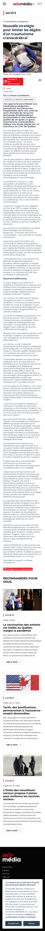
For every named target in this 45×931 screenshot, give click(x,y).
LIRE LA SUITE (12, 662)
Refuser (32, 923)
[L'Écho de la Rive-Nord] (11, 856)
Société (11, 13)
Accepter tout (13, 923)
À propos (5, 870)
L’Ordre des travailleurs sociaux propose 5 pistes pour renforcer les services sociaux (21, 795)
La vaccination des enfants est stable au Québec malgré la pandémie (21, 627)
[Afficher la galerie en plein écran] (39, 45)
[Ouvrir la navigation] (4, 4)
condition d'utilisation (27, 917)
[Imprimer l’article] (40, 80)
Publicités (6, 877)
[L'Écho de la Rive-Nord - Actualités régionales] (22, 3)
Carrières (5, 874)
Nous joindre (7, 867)
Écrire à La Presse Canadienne (19, 99)
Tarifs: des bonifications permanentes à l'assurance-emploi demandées (22, 710)
